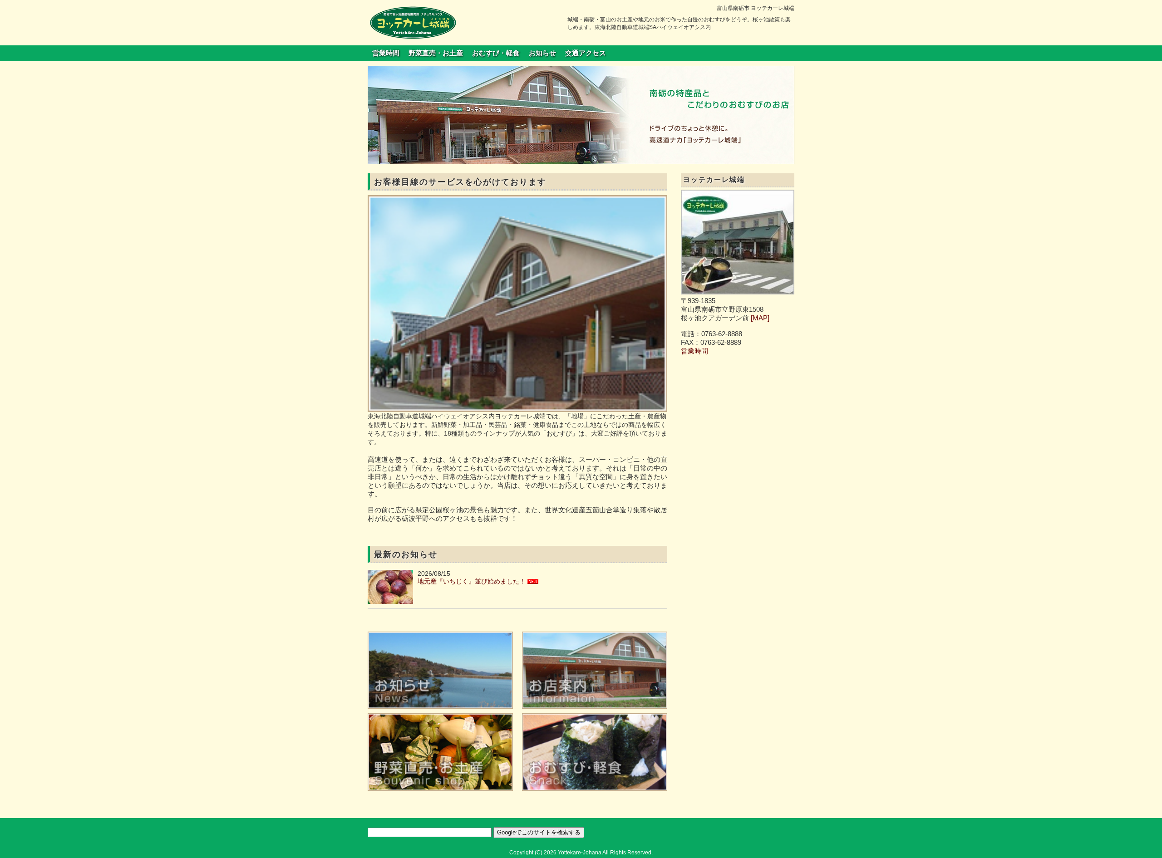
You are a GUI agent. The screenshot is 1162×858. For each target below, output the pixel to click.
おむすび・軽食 (496, 53)
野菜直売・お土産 (436, 53)
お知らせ (542, 53)
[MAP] (760, 318)
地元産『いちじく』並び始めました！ (472, 581)
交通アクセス (585, 53)
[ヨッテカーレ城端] (413, 22)
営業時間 (385, 53)
